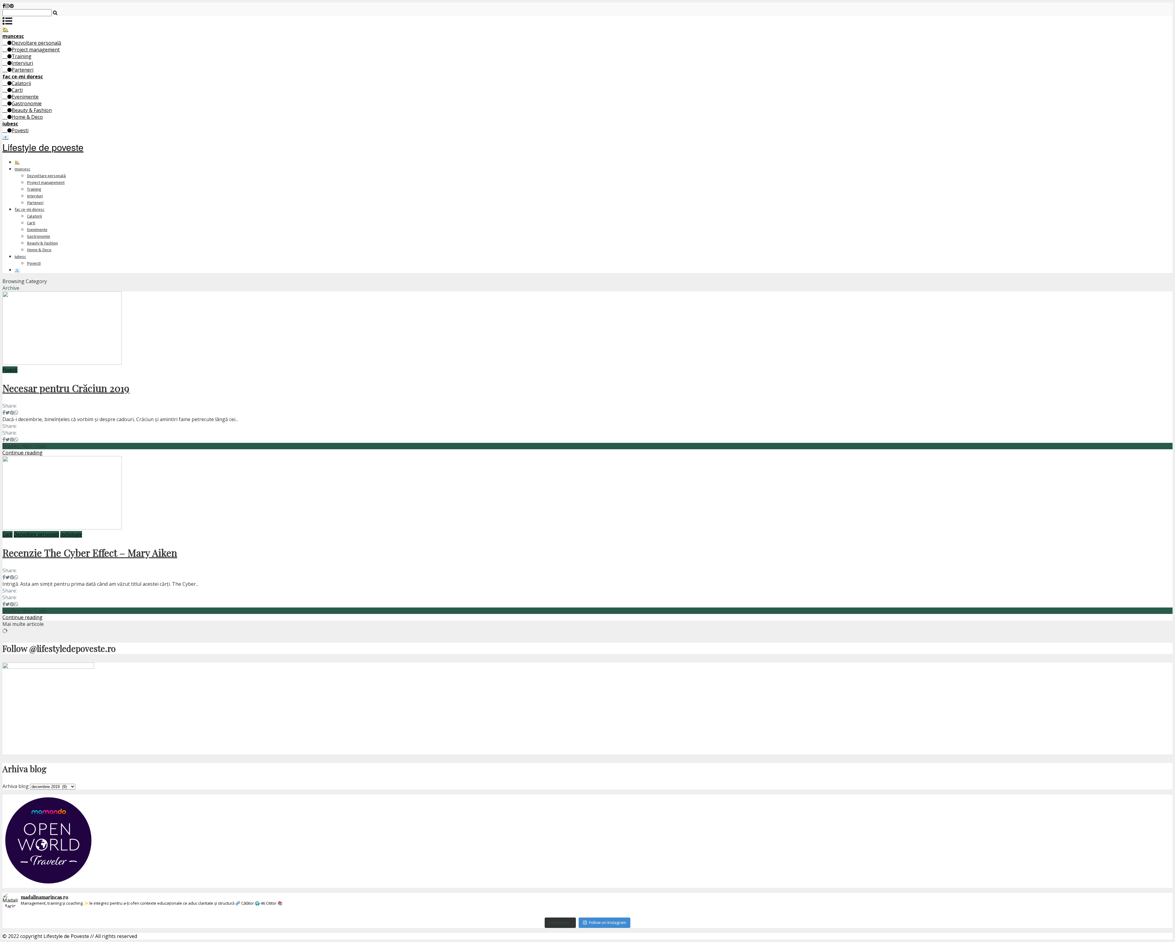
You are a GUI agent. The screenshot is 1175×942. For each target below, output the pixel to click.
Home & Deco (27, 117)
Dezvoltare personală (36, 42)
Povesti (20, 130)
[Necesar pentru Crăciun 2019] (62, 363)
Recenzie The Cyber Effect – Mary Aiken (89, 552)
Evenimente (25, 96)
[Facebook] (3, 5)
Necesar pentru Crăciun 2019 (65, 387)
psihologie (71, 534)
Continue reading (22, 452)
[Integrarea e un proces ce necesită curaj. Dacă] (684, 913)
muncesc (22, 169)
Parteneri (22, 69)
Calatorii (21, 83)
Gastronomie (27, 103)
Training (22, 56)
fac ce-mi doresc (29, 209)
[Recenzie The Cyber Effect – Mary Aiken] (62, 527)
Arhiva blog (15, 786)
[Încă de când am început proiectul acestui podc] (1074, 913)
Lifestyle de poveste (43, 147)
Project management (36, 49)
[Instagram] (7, 5)
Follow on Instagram (607, 922)
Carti (17, 90)
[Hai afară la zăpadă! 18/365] (489, 913)
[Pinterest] (11, 5)
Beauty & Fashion (32, 110)
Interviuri (22, 63)
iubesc (20, 256)
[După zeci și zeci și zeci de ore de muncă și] (879, 913)
